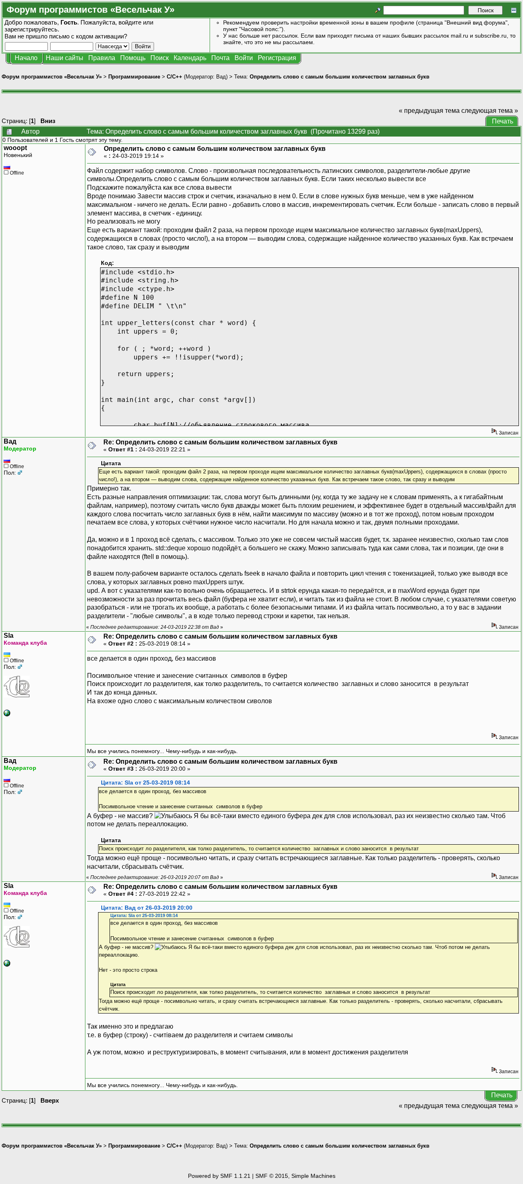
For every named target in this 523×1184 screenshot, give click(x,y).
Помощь (132, 57)
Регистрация (277, 57)
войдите (129, 22)
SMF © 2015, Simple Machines (295, 1176)
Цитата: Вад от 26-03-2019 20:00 (146, 908)
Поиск (159, 57)
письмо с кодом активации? (88, 36)
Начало (26, 57)
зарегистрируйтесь (31, 29)
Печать (502, 121)
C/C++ (174, 77)
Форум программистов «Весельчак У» (52, 77)
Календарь (190, 57)
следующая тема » (489, 110)
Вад (221, 77)
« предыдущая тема (429, 110)
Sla (8, 635)
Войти (244, 57)
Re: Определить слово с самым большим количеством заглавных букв (220, 442)
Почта (220, 57)
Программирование (134, 77)
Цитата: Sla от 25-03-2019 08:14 (145, 783)
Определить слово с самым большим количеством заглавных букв (339, 77)
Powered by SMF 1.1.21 (219, 1176)
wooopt (15, 147)
